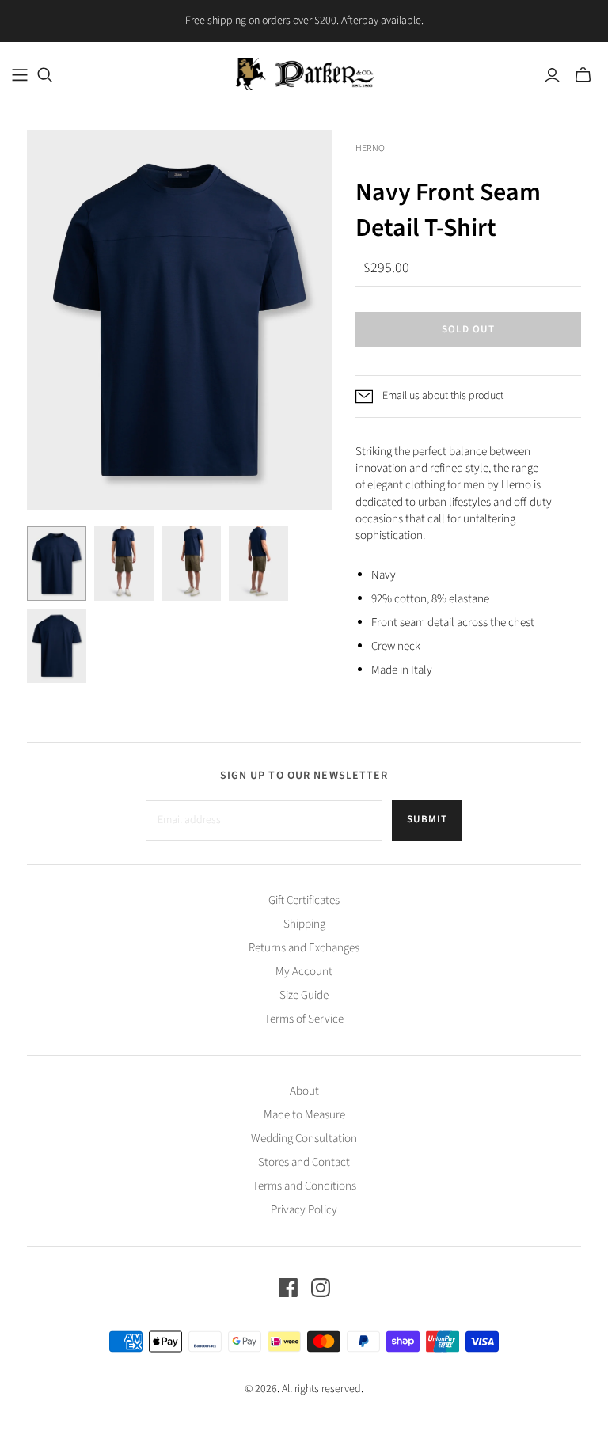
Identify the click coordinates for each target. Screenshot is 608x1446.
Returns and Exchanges (304, 947)
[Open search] (45, 75)
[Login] (552, 75)
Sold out (468, 329)
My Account (304, 971)
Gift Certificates (304, 900)
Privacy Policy (304, 1209)
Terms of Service (304, 1019)
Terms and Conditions (304, 1186)
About (304, 1091)
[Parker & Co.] (304, 74)
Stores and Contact (304, 1162)
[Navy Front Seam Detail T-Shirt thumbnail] (56, 563)
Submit (427, 819)
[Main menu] (20, 75)
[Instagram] (320, 1287)
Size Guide (304, 995)
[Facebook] (288, 1287)
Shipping (304, 924)
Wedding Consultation (304, 1138)
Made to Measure (304, 1114)
